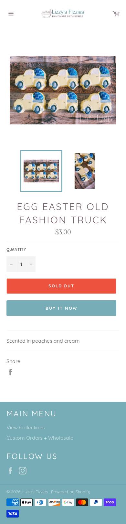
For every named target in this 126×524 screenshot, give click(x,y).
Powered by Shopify (70, 491)
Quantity (16, 249)
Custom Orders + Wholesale (39, 437)
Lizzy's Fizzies (35, 491)
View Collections (25, 427)
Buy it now (61, 308)
